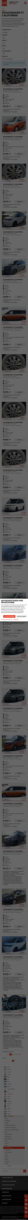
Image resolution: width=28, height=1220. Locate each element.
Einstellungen (21, 616)
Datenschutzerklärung (6, 619)
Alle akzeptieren (9, 616)
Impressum (16, 619)
